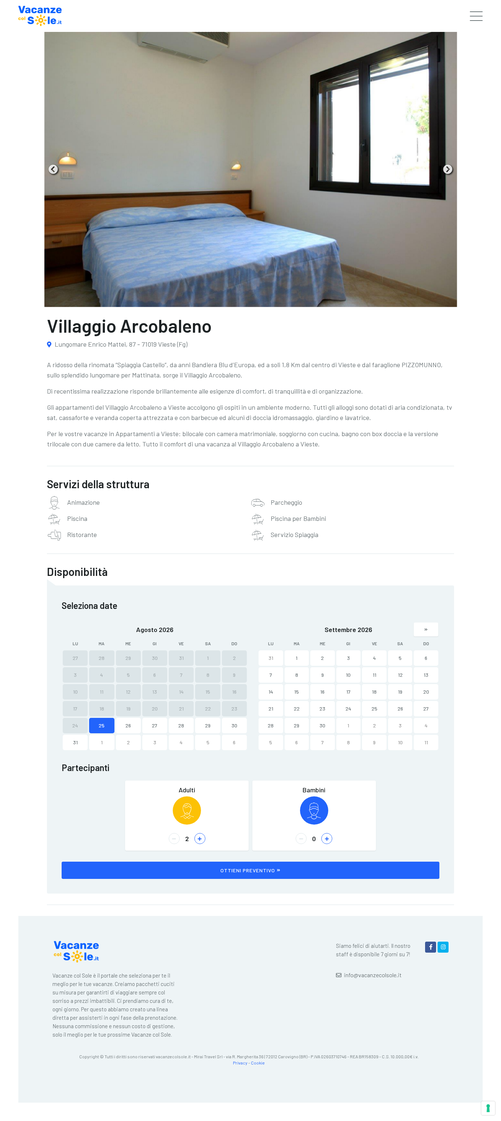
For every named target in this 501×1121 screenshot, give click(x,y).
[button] (53, 169)
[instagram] (443, 947)
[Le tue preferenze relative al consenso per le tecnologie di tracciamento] (488, 1108)
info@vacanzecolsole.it (373, 974)
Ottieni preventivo (247, 870)
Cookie (258, 1062)
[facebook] (430, 947)
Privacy (240, 1062)
